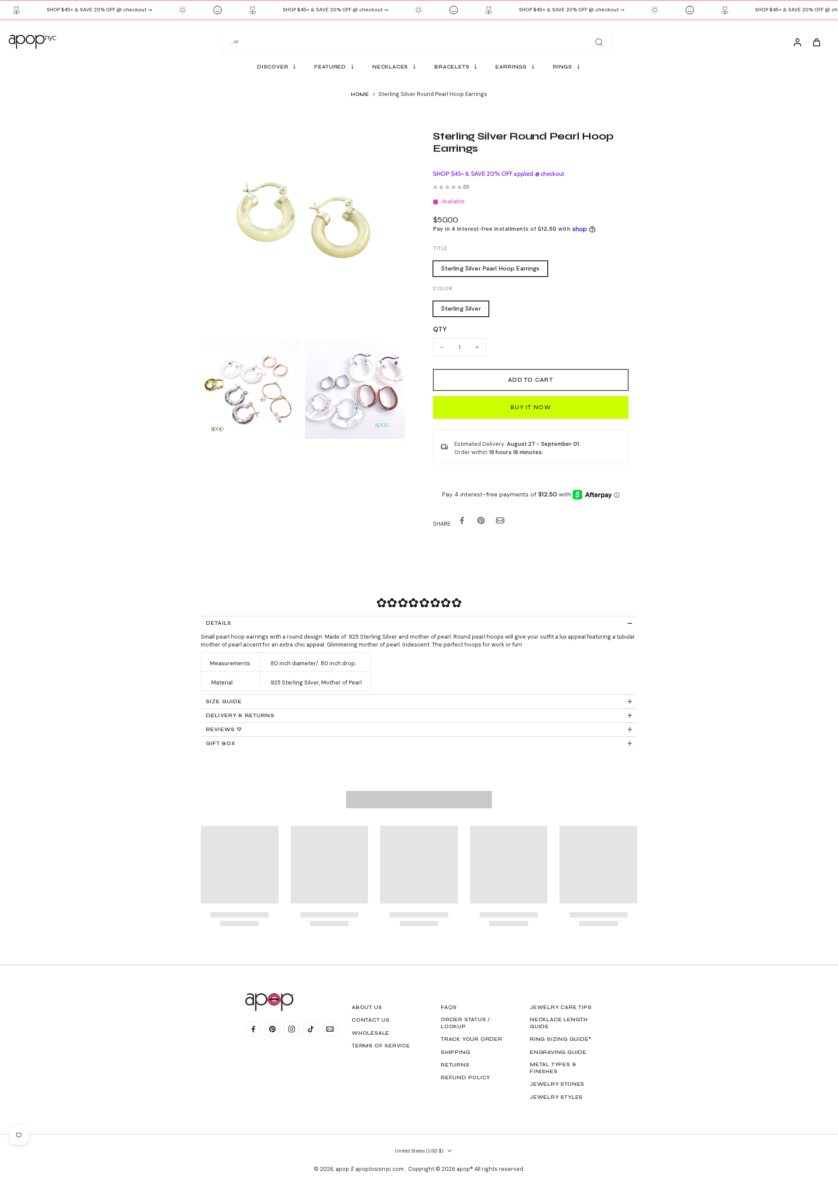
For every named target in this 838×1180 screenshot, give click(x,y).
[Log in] (797, 42)
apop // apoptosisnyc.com (370, 1169)
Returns (455, 1065)
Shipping (455, 1052)
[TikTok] (311, 1029)
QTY (439, 329)
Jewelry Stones (557, 1084)
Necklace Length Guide (559, 1023)
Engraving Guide (558, 1052)
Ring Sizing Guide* (560, 1039)
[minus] (442, 347)
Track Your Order (471, 1039)
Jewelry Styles (556, 1097)
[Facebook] (253, 1029)
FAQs (449, 1007)
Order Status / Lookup (465, 1023)
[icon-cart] (816, 42)
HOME (360, 94)
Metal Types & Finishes (553, 1067)
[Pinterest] (272, 1029)
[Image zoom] (303, 232)
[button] (530, 380)
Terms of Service (381, 1046)
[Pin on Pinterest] (481, 522)
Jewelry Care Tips (561, 1007)
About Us (367, 1007)
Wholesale (370, 1033)
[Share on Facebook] (461, 522)
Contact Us (371, 1020)
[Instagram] (291, 1029)
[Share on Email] (500, 522)
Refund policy (465, 1077)
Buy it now (531, 407)
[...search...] (599, 42)
